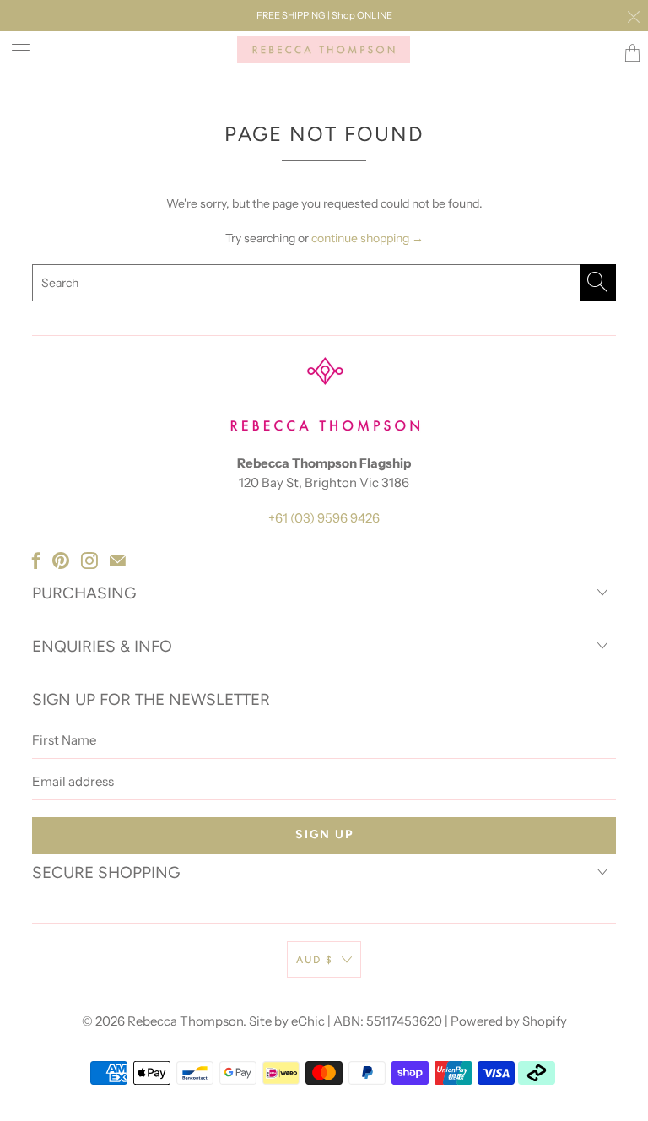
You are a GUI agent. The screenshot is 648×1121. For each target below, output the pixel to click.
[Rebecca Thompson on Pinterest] (60, 560)
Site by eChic (287, 1021)
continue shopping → (367, 238)
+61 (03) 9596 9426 (324, 518)
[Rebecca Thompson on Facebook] (36, 560)
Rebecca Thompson (185, 1021)
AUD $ (314, 960)
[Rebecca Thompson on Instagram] (89, 560)
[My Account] (15, 50)
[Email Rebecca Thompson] (118, 560)
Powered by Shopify (509, 1021)
